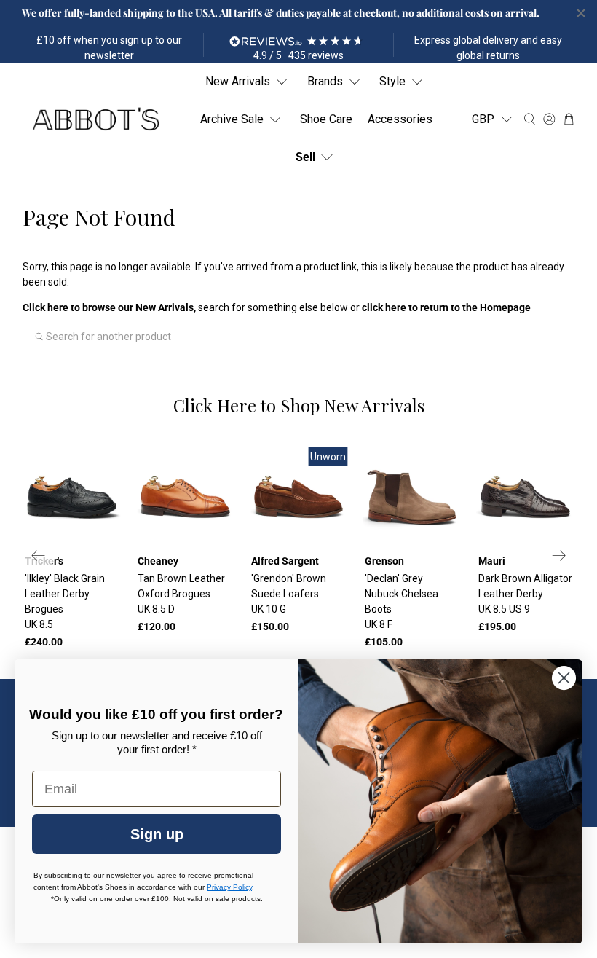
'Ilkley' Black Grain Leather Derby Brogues (65, 601)
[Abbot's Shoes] (95, 119)
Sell (305, 157)
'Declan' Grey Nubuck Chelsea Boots (401, 601)
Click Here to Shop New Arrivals (298, 405)
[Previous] (39, 556)
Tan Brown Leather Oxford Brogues (181, 594)
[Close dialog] (564, 678)
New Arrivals (237, 81)
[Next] (559, 556)
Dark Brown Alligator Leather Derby (525, 594)
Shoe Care (326, 119)
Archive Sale (232, 119)
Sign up (156, 834)
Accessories (400, 119)
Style (392, 81)
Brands (325, 81)
